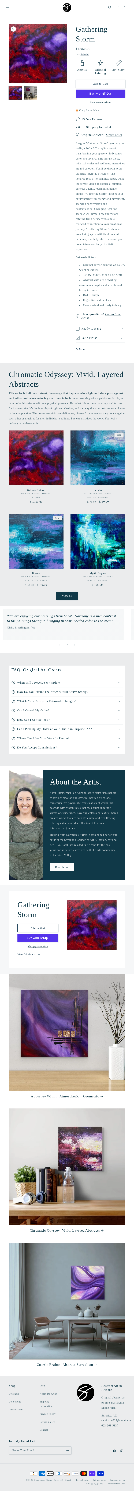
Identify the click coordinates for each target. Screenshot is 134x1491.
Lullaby (98, 490)
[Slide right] (75, 645)
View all (67, 595)
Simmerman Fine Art (43, 1480)
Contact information (116, 1484)
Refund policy (47, 1422)
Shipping (85, 54)
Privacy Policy (47, 1414)
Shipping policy (95, 1484)
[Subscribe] (67, 1450)
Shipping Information (46, 1403)
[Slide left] (59, 645)
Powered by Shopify (63, 1480)
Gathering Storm (36, 490)
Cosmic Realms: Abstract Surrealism (65, 1364)
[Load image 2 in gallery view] (30, 93)
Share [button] (82, 349)
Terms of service (117, 1480)
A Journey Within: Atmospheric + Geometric (65, 1096)
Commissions (16, 1409)
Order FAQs (114, 134)
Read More (62, 867)
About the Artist (48, 1394)
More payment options (100, 102)
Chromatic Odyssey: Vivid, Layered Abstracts (65, 1230)
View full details (26, 954)
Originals (14, 1394)
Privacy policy (99, 1480)
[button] (7, 7)
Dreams (36, 573)
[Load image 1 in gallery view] (15, 93)
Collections (15, 1401)
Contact (44, 1430)
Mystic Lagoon (98, 573)
